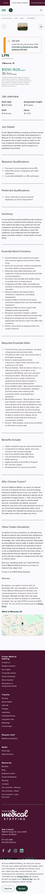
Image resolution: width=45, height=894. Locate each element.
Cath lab (5, 705)
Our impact (6, 669)
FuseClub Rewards (9, 777)
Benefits (5, 766)
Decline (8, 888)
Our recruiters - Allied (10, 791)
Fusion (5, 3)
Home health (7, 702)
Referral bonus (7, 754)
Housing (5, 780)
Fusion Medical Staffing (20, 3)
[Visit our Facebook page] (3, 850)
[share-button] (41, 26)
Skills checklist (7, 680)
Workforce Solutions (10, 738)
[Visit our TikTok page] (9, 850)
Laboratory (6, 712)
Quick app (6, 751)
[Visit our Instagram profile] (15, 850)
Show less (6, 578)
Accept (22, 888)
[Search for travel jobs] (11, 10)
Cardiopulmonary (8, 716)
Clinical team (7, 726)
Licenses (5, 784)
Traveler (6, 694)
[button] (4, 26)
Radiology (6, 723)
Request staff (8, 735)
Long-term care (8, 719)
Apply (4, 747)
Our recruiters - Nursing (11, 787)
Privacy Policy (23, 876)
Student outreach (8, 666)
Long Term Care (7, 18)
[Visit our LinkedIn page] (21, 850)
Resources (7, 763)
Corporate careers (9, 673)
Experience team (8, 773)
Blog (3, 770)
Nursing (5, 698)
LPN (16, 18)
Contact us (6, 662)
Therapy (5, 709)
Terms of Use (27, 879)
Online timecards (8, 676)
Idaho (22, 18)
